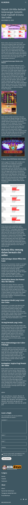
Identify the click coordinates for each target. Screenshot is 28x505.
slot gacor (12, 399)
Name (3, 435)
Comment (4, 420)
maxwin (15, 396)
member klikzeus (6, 397)
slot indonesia (20, 399)
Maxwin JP (21, 396)
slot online (10, 401)
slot (8, 399)
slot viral (17, 403)
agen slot (4, 396)
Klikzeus (5, 2)
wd (21, 403)
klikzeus (9, 396)
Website (3, 447)
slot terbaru (11, 403)
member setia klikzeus (18, 397)
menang (3, 399)
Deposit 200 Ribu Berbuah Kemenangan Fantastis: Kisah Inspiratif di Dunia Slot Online (13, 13)
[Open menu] (26, 2)
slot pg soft (16, 401)
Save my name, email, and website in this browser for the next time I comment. (14, 454)
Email (3, 441)
